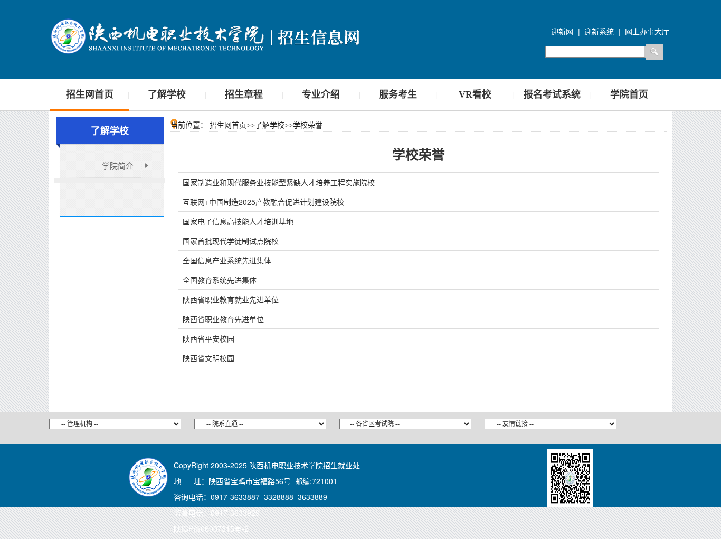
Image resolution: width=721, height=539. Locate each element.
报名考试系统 (552, 95)
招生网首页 (89, 95)
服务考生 (398, 95)
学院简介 (118, 165)
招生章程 (244, 95)
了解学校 (167, 95)
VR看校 (475, 95)
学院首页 (629, 95)
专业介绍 (321, 95)
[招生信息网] (207, 35)
